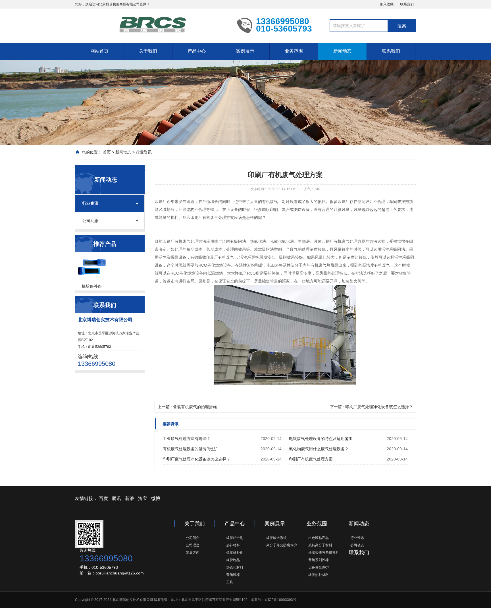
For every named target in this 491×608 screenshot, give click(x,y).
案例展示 (245, 51)
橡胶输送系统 (276, 538)
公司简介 (192, 538)
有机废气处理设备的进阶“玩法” (190, 449)
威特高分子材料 (320, 545)
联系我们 (407, 4)
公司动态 (90, 220)
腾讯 (116, 498)
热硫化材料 (234, 567)
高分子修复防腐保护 (281, 545)
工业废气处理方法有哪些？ (187, 438)
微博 (155, 498)
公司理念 (192, 545)
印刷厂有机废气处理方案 (311, 459)
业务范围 (294, 51)
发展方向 (192, 553)
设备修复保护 (318, 567)
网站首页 (99, 51)
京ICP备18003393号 (280, 600)
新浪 (129, 498)
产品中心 (197, 51)
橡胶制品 (233, 560)
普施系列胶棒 (318, 560)
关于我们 (148, 51)
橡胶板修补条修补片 (323, 553)
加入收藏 (387, 4)
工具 (229, 582)
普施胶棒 (233, 575)
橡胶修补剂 (234, 553)
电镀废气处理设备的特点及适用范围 (321, 438)
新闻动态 (342, 51)
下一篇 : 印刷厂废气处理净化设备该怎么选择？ (371, 406)
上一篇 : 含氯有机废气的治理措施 (187, 406)
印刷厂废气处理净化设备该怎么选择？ (196, 459)
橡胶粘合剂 (234, 538)
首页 (107, 152)
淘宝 (142, 498)
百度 (103, 498)
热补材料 (233, 545)
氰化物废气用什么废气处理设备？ (319, 449)
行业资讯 (144, 152)
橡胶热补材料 (318, 575)
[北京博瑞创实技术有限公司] (151, 25)
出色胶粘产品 (318, 538)
